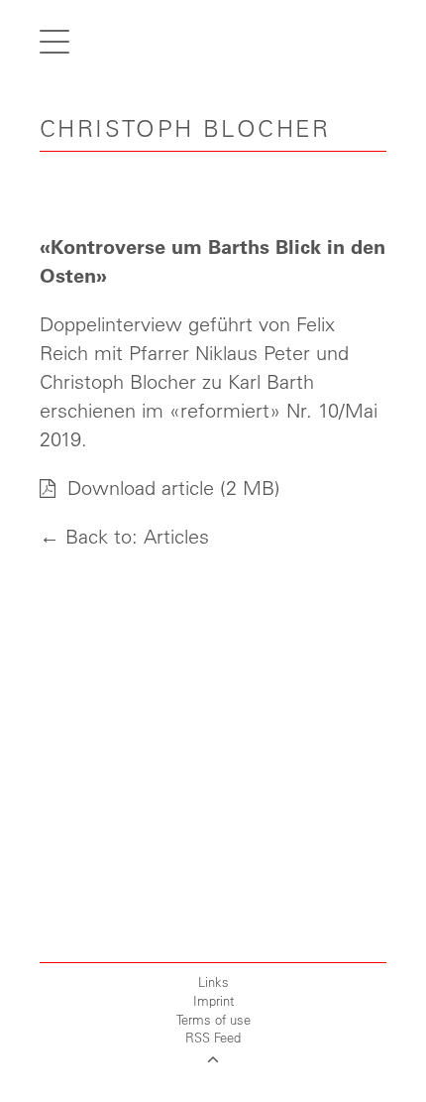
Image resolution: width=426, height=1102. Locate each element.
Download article (137, 487)
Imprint (213, 1000)
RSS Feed (213, 1037)
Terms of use (213, 1019)
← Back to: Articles (124, 536)
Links (213, 981)
